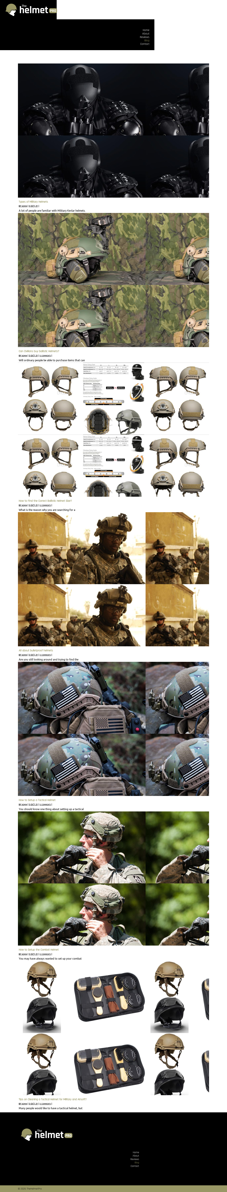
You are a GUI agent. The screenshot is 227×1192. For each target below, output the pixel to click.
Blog (146, 40)
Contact (144, 44)
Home (146, 30)
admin (24, 206)
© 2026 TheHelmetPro (30, 1189)
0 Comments (45, 356)
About (145, 33)
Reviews (144, 37)
